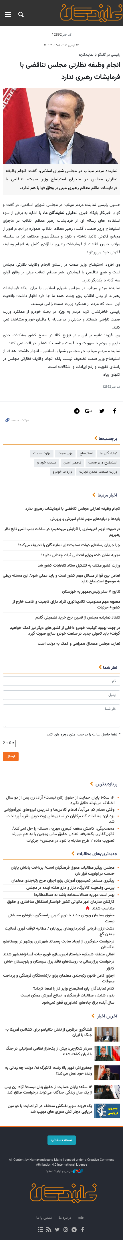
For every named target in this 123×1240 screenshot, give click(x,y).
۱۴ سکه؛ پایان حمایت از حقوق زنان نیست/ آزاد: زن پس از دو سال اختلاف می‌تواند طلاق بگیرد (60, 800)
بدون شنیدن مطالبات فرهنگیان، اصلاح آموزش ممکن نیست (67, 995)
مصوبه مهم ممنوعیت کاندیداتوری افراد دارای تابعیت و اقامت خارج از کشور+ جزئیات (66, 605)
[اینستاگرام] (65, 1230)
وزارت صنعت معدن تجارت (98, 472)
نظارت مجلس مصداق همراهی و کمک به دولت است (79, 644)
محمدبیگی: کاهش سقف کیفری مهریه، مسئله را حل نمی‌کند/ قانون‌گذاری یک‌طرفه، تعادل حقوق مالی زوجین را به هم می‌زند (63, 831)
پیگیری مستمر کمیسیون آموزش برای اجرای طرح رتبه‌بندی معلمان (62, 881)
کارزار (110, 968)
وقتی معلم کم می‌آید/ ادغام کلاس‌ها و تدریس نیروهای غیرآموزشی (59, 809)
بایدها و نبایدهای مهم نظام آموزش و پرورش (85, 519)
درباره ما (65, 1218)
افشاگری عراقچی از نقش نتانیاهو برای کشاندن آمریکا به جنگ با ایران (48, 1033)
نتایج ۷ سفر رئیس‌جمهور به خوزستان (91, 592)
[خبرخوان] (49, 1230)
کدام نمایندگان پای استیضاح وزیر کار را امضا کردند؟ (73, 989)
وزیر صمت (65, 453)
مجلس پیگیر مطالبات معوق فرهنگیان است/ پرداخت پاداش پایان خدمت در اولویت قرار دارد (62, 871)
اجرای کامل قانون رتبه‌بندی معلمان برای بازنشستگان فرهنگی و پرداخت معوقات (58, 979)
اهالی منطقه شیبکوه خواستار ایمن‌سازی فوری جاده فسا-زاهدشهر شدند (58, 954)
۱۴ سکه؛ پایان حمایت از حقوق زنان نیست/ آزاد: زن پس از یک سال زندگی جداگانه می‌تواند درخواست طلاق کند (48, 1090)
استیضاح (86, 453)
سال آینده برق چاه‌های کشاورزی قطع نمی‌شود (78, 1003)
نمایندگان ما (108, 453)
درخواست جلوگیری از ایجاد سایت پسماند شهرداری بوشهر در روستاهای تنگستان (58, 944)
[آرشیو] (40, 1230)
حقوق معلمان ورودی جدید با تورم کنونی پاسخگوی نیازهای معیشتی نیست (61, 918)
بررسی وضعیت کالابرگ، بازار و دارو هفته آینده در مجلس (70, 888)
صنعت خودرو (46, 463)
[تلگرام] (74, 1230)
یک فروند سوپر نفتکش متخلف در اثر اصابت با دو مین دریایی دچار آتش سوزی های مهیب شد (50, 1109)
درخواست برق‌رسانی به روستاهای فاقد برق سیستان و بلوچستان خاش (59, 962)
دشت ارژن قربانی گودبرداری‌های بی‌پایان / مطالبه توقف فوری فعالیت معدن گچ (59, 932)
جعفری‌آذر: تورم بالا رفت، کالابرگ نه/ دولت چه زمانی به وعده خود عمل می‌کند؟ (48, 1071)
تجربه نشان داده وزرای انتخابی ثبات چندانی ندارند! (80, 555)
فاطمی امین (72, 463)
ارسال (11, 756)
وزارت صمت (42, 453)
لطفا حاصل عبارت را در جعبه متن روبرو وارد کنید (83, 734)
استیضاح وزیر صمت (102, 463)
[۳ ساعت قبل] (107, 1034)
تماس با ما (44, 1218)
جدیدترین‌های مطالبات (97, 854)
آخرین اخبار (107, 1016)
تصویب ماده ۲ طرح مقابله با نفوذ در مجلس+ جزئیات (70, 840)
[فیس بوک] (82, 1230)
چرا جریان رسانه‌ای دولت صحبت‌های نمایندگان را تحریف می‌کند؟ (69, 545)
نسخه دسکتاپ (61, 1140)
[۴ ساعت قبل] (107, 1072)
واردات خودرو (62, 472)
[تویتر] (57, 1230)
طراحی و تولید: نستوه (59, 1171)
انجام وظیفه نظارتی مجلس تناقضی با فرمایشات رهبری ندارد (72, 509)
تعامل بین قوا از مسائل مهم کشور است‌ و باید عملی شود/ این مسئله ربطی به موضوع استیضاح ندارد (61, 579)
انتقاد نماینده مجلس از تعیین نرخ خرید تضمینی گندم (77, 618)
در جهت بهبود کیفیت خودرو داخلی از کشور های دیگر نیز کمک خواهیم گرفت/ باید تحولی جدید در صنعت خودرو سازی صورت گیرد (65, 631)
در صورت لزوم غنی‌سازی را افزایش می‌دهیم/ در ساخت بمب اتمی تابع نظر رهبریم (62, 532)
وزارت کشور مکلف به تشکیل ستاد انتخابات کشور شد (79, 566)
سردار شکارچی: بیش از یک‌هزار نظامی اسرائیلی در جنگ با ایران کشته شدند (49, 1052)
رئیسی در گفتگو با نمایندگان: (99, 55)
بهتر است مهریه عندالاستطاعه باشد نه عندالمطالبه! (74, 895)
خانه (81, 1218)
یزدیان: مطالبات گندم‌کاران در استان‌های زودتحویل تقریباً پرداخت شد (60, 819)
